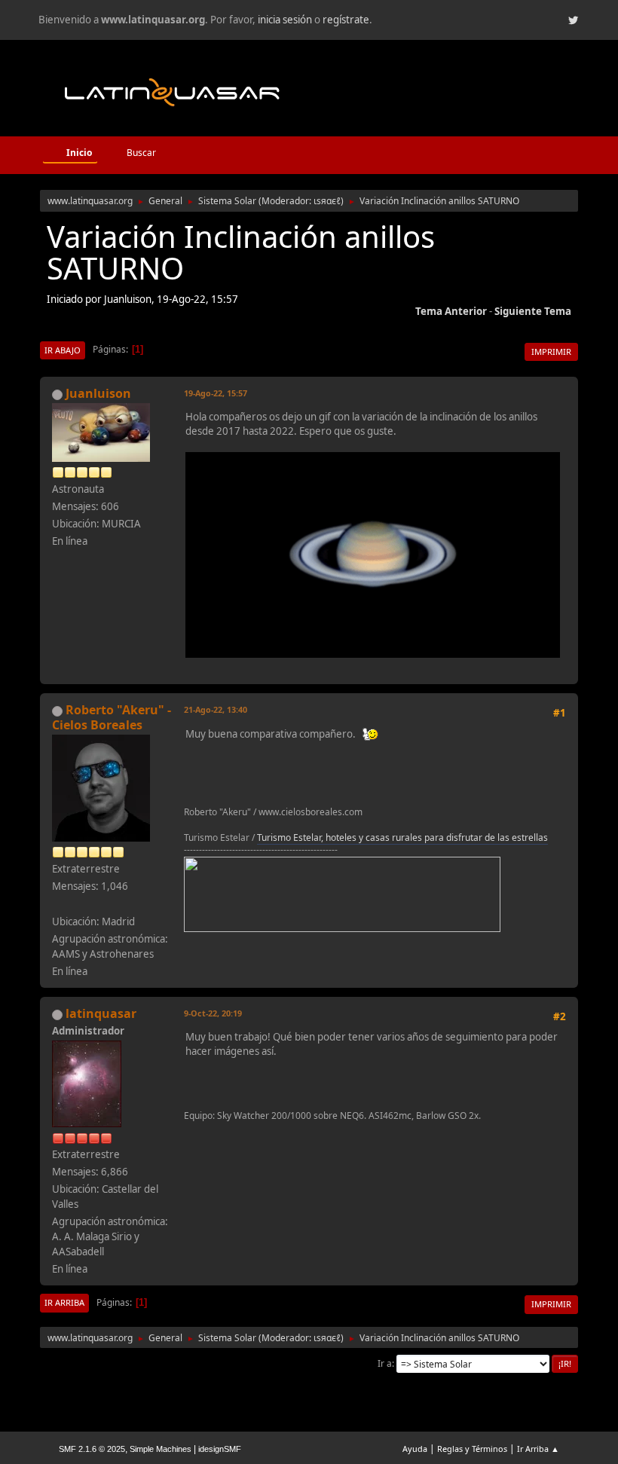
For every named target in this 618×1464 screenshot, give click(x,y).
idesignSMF (219, 1448)
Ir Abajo (62, 350)
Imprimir (551, 351)
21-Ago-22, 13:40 (215, 709)
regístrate (346, 19)
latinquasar (101, 1013)
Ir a (385, 1363)
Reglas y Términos (472, 1448)
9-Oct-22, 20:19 (213, 1013)
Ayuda (414, 1448)
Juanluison (98, 393)
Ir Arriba (64, 1302)
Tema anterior (451, 311)
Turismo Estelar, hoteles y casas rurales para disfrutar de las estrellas (402, 837)
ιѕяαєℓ (327, 200)
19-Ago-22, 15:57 (215, 393)
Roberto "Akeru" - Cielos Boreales (111, 717)
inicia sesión (285, 19)
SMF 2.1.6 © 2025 (92, 1448)
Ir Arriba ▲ (538, 1448)
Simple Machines (160, 1448)
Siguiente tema (532, 311)
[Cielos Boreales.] (58, 903)
